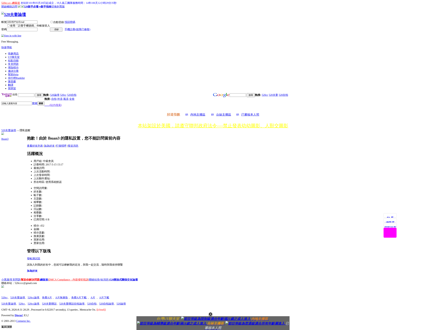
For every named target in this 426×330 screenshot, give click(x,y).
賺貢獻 (12, 81)
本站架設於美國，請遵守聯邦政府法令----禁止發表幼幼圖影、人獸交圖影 (213, 125)
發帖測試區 (33, 258)
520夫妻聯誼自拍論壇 (72, 303)
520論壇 (54, 95)
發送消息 (73, 145)
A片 (93, 297)
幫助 (13, 74)
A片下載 (104, 297)
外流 (60, 98)
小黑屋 (5, 279)
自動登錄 (58, 22)
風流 (66, 98)
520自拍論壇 (106, 303)
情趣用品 (13, 53)
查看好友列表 (35, 145)
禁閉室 (12, 88)
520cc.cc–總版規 (10, 2)
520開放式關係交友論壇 (124, 279)
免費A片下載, (79, 297)
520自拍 (71, 95)
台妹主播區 (223, 114)
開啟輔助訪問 (9, 6)
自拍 (54, 98)
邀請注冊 (13, 71)
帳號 (4, 22)
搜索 (34, 103)
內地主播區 (197, 114)
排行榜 (16, 78)
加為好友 (49, 145)
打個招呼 (61, 145)
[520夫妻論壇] (13, 14)
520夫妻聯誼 (49, 303)
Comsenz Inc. (23, 321)
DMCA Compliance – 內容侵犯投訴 (69, 279)
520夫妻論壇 (8, 130)
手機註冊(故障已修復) (77, 29)
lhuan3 (4, 139)
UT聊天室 (14, 57)
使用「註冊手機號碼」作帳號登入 (30, 25)
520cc (63, 95)
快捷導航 (6, 47)
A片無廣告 (61, 297)
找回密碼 (70, 22)
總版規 (44, 279)
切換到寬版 (58, 6)
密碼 (4, 29)
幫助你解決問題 (30, 279)
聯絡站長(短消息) (99, 279)
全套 (72, 98)
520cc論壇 (33, 297)
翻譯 (10, 85)
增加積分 (13, 67)
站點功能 (13, 60)
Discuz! (19, 315)
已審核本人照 (250, 114)
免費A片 (47, 297)
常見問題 (13, 64)
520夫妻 (273, 95)
